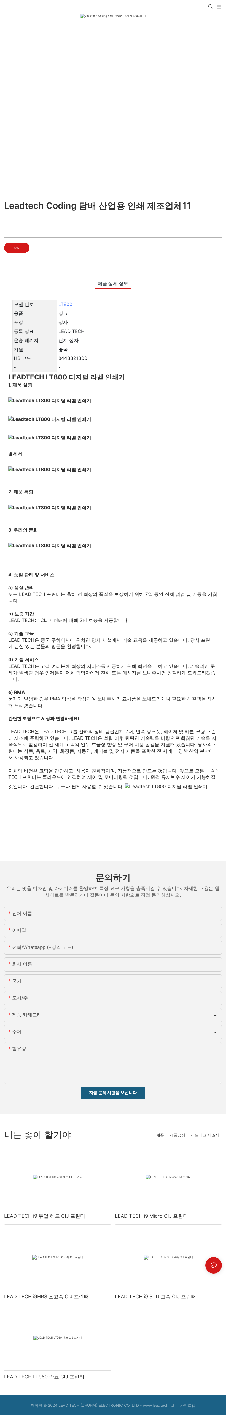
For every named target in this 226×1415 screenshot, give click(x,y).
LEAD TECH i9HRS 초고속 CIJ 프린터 (46, 1296)
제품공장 (177, 1135)
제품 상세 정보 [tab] (113, 283)
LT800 (65, 304)
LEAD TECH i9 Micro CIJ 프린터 (151, 1216)
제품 (160, 1135)
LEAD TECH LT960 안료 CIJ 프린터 (44, 1377)
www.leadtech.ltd (159, 1405)
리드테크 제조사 (205, 1135)
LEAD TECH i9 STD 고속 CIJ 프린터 (155, 1296)
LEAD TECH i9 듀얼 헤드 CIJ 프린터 (44, 1216)
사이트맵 (187, 1405)
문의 (17, 247)
